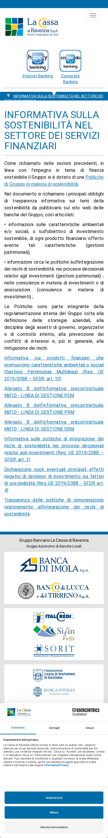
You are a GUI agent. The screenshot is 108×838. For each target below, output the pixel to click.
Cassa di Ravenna (31, 27)
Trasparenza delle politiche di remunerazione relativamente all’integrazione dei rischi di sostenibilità (54, 507)
